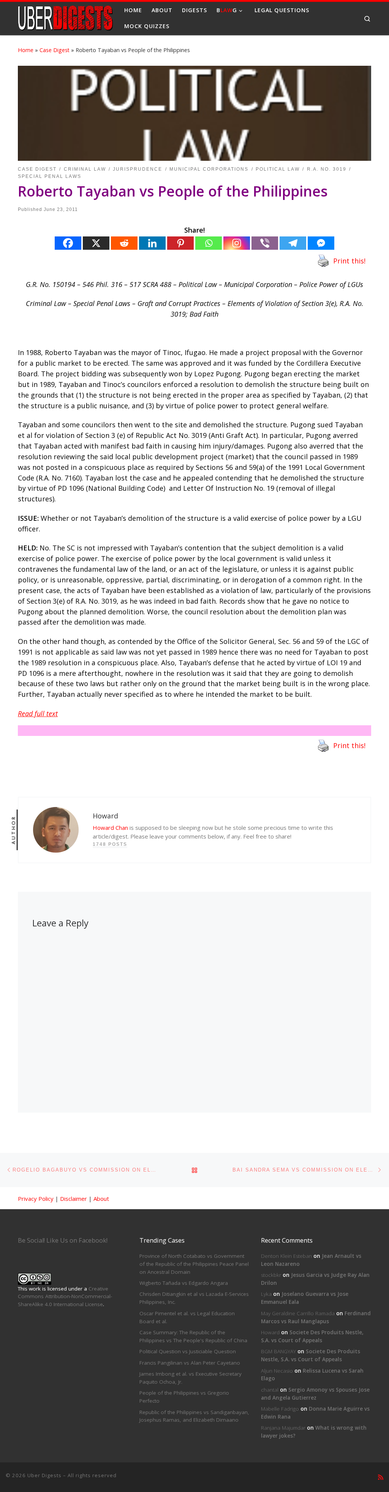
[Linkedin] (152, 243)
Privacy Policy (36, 1198)
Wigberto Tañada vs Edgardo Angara (183, 1283)
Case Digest (55, 50)
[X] (96, 243)
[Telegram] (293, 243)
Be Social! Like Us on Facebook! (63, 1240)
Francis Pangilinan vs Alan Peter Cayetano (189, 1362)
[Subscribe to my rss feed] (380, 1477)
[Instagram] (236, 243)
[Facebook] (68, 243)
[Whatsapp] (208, 243)
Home (25, 50)
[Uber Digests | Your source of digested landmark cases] (65, 17)
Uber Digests (44, 1475)
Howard (270, 1332)
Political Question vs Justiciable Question (187, 1351)
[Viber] (264, 243)
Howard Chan (110, 827)
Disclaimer (73, 1198)
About (101, 1198)
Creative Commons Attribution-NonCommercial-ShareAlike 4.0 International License (65, 1296)
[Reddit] (124, 243)
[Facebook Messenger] (321, 243)
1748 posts (110, 844)
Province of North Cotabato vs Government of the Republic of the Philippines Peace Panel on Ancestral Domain (194, 1264)
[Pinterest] (180, 243)
